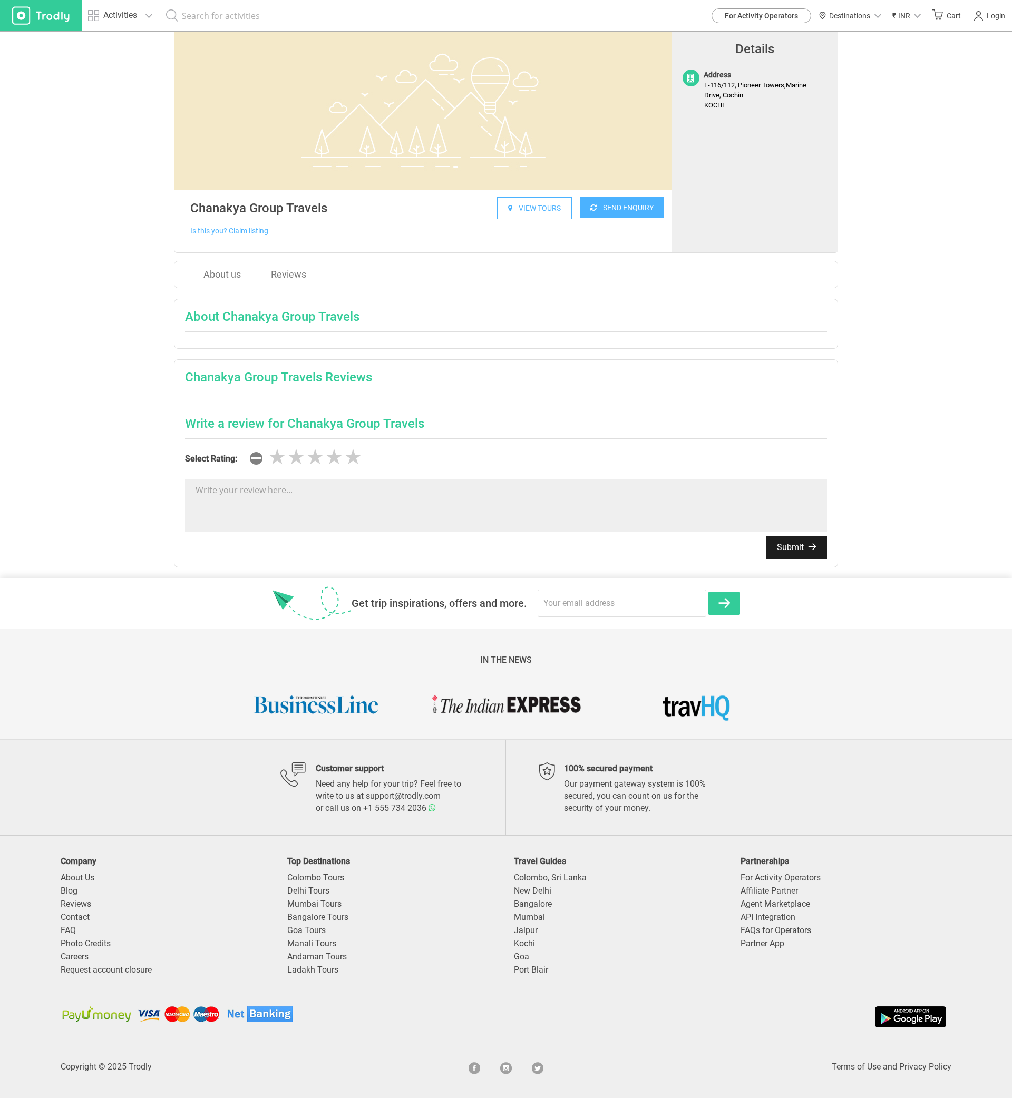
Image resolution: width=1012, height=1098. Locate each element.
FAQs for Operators (776, 930)
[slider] (315, 457)
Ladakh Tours (312, 970)
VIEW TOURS (536, 208)
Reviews (288, 274)
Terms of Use (856, 1067)
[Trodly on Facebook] (474, 1067)
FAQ (68, 930)
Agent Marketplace (775, 904)
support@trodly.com (403, 796)
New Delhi (532, 891)
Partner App (762, 943)
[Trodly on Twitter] (538, 1067)
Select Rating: (211, 459)
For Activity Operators (761, 16)
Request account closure (106, 970)
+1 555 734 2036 (396, 808)
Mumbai (529, 917)
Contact (75, 917)
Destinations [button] (849, 16)
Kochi (524, 943)
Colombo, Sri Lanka (550, 877)
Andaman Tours (317, 957)
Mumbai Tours (314, 904)
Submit (791, 547)
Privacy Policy (925, 1067)
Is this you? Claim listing (229, 231)
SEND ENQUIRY (625, 207)
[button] (907, 15)
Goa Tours (306, 930)
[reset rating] (256, 458)
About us (222, 274)
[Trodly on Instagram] (506, 1067)
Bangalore (533, 904)
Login (996, 16)
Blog (69, 891)
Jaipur (526, 930)
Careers (75, 957)
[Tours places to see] (41, 15)
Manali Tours (311, 943)
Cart (954, 16)
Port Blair (531, 970)
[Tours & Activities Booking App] (727, 1016)
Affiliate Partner (769, 891)
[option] (423, 111)
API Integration (768, 917)
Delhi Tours (308, 891)
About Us (77, 877)
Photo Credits (86, 943)
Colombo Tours (315, 877)
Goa (521, 957)
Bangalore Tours (317, 917)
